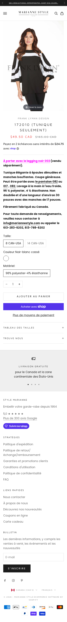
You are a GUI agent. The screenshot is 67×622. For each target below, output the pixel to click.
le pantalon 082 (46, 182)
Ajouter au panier (33, 296)
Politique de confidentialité (22, 473)
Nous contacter (14, 497)
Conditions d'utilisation (19, 467)
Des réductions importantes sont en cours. (33, 3)
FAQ (6, 479)
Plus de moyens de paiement (33, 315)
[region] (33, 368)
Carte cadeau (13, 522)
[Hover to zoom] (33, 66)
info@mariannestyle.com (21, 223)
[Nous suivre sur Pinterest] (21, 580)
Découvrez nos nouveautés (22, 509)
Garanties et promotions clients (25, 461)
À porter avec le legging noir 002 (26, 161)
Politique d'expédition (18, 444)
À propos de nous (15, 503)
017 (5, 186)
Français (47, 590)
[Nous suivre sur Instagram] (13, 580)
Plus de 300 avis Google (20, 418)
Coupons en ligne (15, 515)
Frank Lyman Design (33, 118)
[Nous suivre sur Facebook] (5, 580)
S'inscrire (17, 568)
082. (13, 186)
